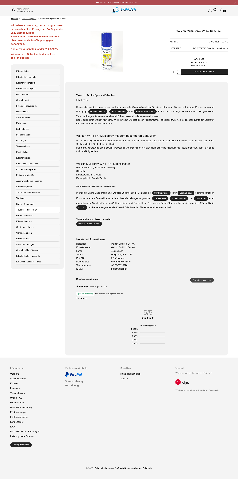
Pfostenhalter (22, 152)
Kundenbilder (16, 422)
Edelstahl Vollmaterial (25, 83)
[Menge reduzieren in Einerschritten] (178, 70)
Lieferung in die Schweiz (22, 436)
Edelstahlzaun (186, 193)
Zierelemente (160, 198)
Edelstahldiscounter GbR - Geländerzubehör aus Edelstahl (123, 468)
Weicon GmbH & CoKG (89, 223)
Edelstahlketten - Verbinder (28, 256)
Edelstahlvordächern (145, 111)
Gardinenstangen (24, 233)
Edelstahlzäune (23, 238)
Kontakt (81, 207)
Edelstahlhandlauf (24, 221)
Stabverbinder (22, 129)
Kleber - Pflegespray (27, 210)
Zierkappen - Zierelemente (28, 192)
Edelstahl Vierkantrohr (26, 77)
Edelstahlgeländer (19, 417)
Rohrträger (21, 140)
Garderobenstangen (25, 227)
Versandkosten (17, 393)
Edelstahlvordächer (25, 215)
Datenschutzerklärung (21, 407)
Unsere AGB (16, 398)
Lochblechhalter (23, 135)
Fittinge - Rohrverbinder (26, 106)
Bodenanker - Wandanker (27, 163)
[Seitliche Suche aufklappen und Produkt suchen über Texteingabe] (215, 11)
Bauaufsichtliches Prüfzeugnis (25, 431)
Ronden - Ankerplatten (26, 169)
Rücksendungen (18, 412)
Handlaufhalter (22, 111)
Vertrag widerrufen (21, 445)
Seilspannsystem (24, 186)
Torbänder (20, 198)
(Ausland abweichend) (218, 48)
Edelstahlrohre (22, 71)
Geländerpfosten (23, 100)
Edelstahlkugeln (23, 158)
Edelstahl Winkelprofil (25, 88)
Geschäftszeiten (18, 378)
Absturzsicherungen (25, 244)
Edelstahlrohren (118, 111)
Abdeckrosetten (23, 117)
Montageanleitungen (130, 374)
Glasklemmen (22, 94)
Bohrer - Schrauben (25, 204)
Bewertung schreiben (202, 280)
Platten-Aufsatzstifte (25, 175)
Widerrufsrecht (17, 403)
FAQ (12, 427)
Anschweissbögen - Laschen (29, 181)
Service (124, 378)
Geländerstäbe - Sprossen (28, 250)
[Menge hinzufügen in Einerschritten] (178, 73)
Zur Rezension (82, 298)
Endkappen (21, 123)
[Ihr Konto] (210, 11)
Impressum (15, 388)
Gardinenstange (161, 193)
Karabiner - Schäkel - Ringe (28, 262)
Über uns (14, 374)
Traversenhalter (23, 146)
